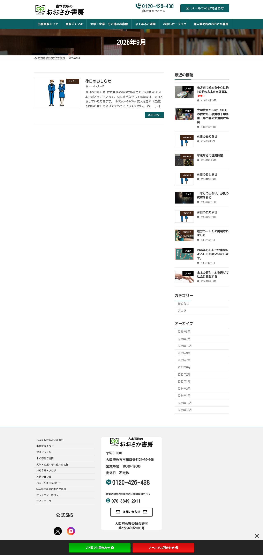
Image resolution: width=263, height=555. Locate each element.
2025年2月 (184, 374)
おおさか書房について (48, 483)
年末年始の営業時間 (210, 155)
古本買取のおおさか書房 (49, 440)
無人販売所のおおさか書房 (51, 489)
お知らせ (183, 303)
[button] (131, 512)
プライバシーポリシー (48, 495)
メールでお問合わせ (161, 547)
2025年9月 (184, 353)
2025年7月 (184, 360)
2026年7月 (184, 338)
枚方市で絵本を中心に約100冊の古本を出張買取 (213, 91)
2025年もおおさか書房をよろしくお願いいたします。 (213, 254)
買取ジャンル (43, 452)
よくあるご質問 (45, 458)
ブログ (182, 310)
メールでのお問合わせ (207, 8)
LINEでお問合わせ (97, 547)
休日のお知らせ (207, 136)
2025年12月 (185, 345)
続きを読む (154, 115)
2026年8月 (184, 331)
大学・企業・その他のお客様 (52, 464)
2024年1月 (184, 395)
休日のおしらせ (98, 81)
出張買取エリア (45, 446)
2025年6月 (184, 367)
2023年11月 (185, 410)
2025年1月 (184, 381)
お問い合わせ (43, 477)
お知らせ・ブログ (46, 470)
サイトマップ (43, 501)
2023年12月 (185, 402)
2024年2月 (184, 388)
